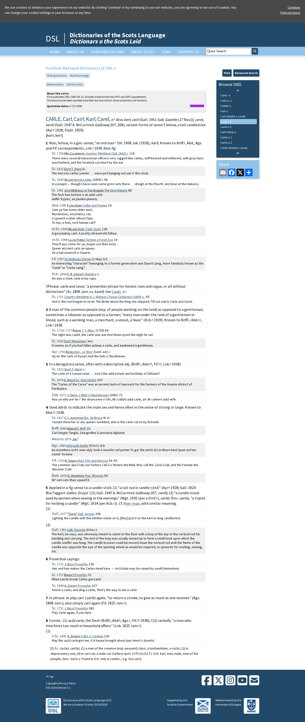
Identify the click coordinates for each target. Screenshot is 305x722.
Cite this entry (74, 84)
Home (55, 51)
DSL (53, 38)
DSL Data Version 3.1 (58, 687)
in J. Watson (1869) (104, 297)
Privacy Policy (67, 683)
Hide (227, 73)
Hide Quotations (57, 75)
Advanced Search (246, 73)
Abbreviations (55, 84)
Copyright (52, 683)
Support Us (188, 51)
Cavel (116, 291)
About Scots (143, 51)
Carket (225, 106)
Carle (225, 121)
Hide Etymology (79, 75)
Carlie (226, 137)
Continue (294, 7)
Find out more (290, 12)
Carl (224, 111)
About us (75, 51)
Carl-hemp (228, 132)
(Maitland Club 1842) (96, 153)
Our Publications (107, 51)
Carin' (225, 95)
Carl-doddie (233, 116)
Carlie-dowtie (234, 148)
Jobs (166, 51)
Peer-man (131, 503)
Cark (226, 100)
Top (51, 676)
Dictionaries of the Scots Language (117, 38)
